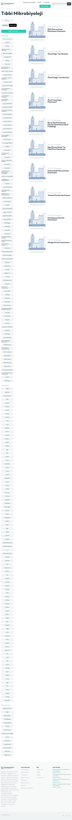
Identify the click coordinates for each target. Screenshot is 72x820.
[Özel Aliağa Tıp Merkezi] (37, 76)
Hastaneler (13, 25)
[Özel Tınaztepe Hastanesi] (37, 100)
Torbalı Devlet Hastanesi (59, 195)
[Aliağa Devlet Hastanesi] (37, 241)
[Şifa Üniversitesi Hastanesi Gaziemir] (37, 29)
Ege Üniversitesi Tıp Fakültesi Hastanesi (57, 148)
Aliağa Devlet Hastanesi (59, 242)
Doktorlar (5, 25)
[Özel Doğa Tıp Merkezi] (37, 53)
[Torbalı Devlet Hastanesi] (37, 194)
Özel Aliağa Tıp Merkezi (58, 77)
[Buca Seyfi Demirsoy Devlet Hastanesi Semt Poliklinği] (37, 124)
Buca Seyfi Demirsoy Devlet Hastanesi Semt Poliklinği (58, 124)
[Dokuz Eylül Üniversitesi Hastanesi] (37, 171)
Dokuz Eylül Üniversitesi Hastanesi (58, 171)
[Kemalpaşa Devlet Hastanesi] (37, 218)
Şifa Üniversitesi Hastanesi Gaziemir (57, 30)
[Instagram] (64, 816)
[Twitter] (70, 816)
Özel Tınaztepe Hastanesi (55, 101)
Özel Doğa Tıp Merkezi (58, 54)
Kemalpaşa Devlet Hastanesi (56, 219)
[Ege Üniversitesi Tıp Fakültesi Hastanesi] (37, 147)
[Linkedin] (67, 816)
